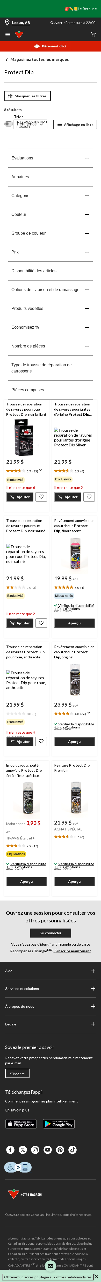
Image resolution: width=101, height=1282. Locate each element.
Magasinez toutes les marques (39, 59)
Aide (8, 971)
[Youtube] (48, 1150)
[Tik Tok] (72, 1150)
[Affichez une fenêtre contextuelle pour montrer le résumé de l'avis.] (42, 472)
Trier (18, 116)
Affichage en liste (78, 124)
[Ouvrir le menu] (7, 35)
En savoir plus (17, 1109)
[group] (26, 480)
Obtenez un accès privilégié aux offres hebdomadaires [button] (48, 1277)
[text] (26, 471)
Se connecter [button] (50, 933)
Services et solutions (22, 989)
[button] (19, 497)
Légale (10, 1024)
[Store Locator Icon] (7, 22)
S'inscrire (17, 1074)
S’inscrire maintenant (72, 951)
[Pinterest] (60, 1150)
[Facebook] (10, 1150)
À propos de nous (19, 1006)
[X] (23, 1150)
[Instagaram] (35, 1150)
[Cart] (93, 35)
